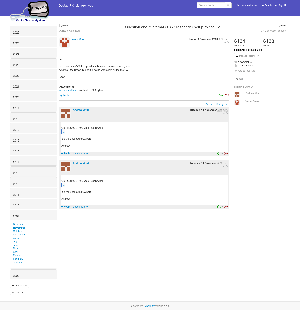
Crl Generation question (274, 30)
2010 (16, 205)
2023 (16, 65)
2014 (16, 162)
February (18, 259)
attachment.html (68, 90)
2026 (16, 32)
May (15, 248)
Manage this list (248, 5)
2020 (16, 97)
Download (19, 292)
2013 (16, 173)
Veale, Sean (78, 39)
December (18, 224)
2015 (16, 151)
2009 (16, 216)
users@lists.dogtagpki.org (248, 49)
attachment (79, 153)
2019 (16, 108)
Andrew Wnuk (81, 109)
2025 (16, 43)
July (15, 241)
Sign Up (282, 5)
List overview (20, 285)
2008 (16, 276)
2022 (16, 75)
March (16, 255)
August (17, 238)
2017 (16, 129)
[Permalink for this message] (228, 42)
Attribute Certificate (69, 30)
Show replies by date (217, 104)
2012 (16, 184)
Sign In (268, 5)
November (19, 227)
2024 (16, 54)
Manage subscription (249, 55)
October (17, 231)
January (17, 262)
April (15, 252)
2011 (16, 194)
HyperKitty (149, 306)
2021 (16, 86)
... (63, 131)
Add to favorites (246, 70)
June (15, 245)
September (19, 234)
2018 (16, 119)
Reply (65, 95)
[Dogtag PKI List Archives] (30, 5)
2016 (16, 140)
